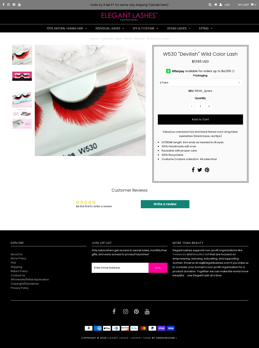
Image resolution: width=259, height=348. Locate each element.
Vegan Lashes (177, 28)
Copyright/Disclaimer (25, 284)
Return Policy (19, 271)
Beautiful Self (200, 254)
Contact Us (18, 275)
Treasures (180, 254)
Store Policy (18, 258)
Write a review (165, 204)
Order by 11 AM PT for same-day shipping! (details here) (129, 5)
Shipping (16, 267)
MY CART (247, 5)
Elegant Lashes (117, 337)
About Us (16, 254)
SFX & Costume (143, 28)
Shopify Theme (141, 337)
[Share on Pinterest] (207, 171)
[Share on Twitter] (199, 171)
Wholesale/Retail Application (30, 279)
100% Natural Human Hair (65, 28)
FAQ (13, 263)
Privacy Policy (20, 288)
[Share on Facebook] (193, 171)
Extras (204, 28)
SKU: (191, 91)
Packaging (200, 75)
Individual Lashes (108, 28)
